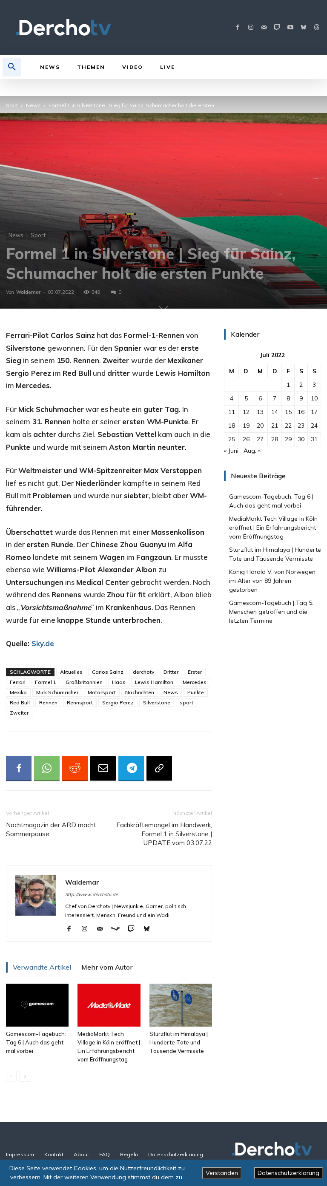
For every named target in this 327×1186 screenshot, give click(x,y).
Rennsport (80, 702)
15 (288, 412)
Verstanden (222, 1173)
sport (186, 702)
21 (274, 425)
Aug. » (252, 450)
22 (288, 425)
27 (260, 439)
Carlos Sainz (107, 672)
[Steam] (118, 929)
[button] (12, 67)
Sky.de (43, 643)
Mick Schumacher (57, 692)
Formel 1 (45, 682)
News (33, 105)
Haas (119, 682)
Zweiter (19, 712)
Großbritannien (84, 682)
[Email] (103, 768)
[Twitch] (276, 27)
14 (274, 412)
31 (314, 439)
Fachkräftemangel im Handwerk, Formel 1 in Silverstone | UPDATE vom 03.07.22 (164, 834)
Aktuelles (71, 672)
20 (260, 425)
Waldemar (28, 292)
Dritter (171, 672)
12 (246, 412)
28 (274, 439)
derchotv (143, 672)
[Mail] (263, 27)
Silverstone (156, 702)
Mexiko (18, 692)
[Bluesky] (303, 27)
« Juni (231, 450)
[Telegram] (131, 768)
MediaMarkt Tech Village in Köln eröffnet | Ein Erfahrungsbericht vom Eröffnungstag (273, 527)
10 (314, 398)
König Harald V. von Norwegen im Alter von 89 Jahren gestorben (272, 580)
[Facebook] (237, 27)
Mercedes (195, 682)
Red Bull (20, 702)
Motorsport (102, 692)
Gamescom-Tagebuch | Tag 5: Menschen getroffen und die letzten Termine (271, 611)
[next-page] (25, 1076)
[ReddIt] (75, 768)
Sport (38, 235)
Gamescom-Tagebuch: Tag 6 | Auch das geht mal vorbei (36, 1042)
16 (301, 412)
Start (12, 105)
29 (288, 439)
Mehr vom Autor (106, 967)
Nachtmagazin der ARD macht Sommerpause (51, 829)
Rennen (48, 702)
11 (231, 412)
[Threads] (316, 27)
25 (231, 439)
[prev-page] (11, 1076)
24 (314, 425)
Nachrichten (139, 692)
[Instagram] (250, 27)
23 (301, 425)
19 (246, 425)
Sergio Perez (118, 702)
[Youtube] (290, 27)
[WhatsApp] (47, 768)
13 (260, 412)
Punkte (195, 692)
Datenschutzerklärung (288, 1173)
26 (246, 439)
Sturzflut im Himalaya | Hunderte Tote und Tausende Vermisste (178, 1042)
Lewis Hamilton (154, 682)
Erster (195, 672)
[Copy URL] (159, 768)
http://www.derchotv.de (91, 894)
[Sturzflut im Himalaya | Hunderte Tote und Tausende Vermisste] (180, 1005)
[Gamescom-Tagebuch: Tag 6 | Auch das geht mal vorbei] (37, 1005)
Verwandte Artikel (42, 967)
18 (231, 425)
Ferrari (18, 682)
